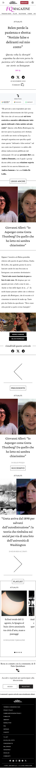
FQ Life (15, 13)
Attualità (18, 22)
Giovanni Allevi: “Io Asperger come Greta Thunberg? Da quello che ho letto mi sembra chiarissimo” (18, 236)
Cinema (30, 13)
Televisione (22, 13)
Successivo (18, 468)
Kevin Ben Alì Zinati (19, 551)
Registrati (26, 686)
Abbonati (24, 3)
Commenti (16, 84)
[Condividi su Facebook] (12, 77)
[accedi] (32, 2)
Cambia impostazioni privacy (12, 713)
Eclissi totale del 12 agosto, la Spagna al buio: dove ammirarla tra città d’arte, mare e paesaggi (14, 626)
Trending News (6, 13)
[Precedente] (18, 373)
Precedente (18, 388)
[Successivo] (18, 565)
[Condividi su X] (18, 77)
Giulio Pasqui (19, 462)
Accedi (10, 686)
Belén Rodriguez (17, 339)
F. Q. (18, 70)
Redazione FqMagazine (15, 640)
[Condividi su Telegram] (23, 77)
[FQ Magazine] (18, 9)
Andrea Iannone (18, 334)
